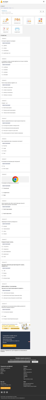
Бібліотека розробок (28, 369)
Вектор (2, 373)
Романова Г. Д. (4, 10)
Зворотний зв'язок (5, 388)
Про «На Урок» (3, 383)
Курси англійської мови (28, 379)
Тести (25, 370)
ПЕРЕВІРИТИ (35, 361)
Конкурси (25, 374)
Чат (24, 377)
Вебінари (2, 369)
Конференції (3, 370)
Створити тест (9, 345)
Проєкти (25, 373)
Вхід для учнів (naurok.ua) (28, 383)
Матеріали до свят (27, 384)
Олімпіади (25, 376)
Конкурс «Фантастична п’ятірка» (30, 386)
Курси (2, 372)
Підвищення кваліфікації (5, 368)
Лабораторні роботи (28, 372)
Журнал (25, 368)
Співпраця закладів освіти (6, 384)
